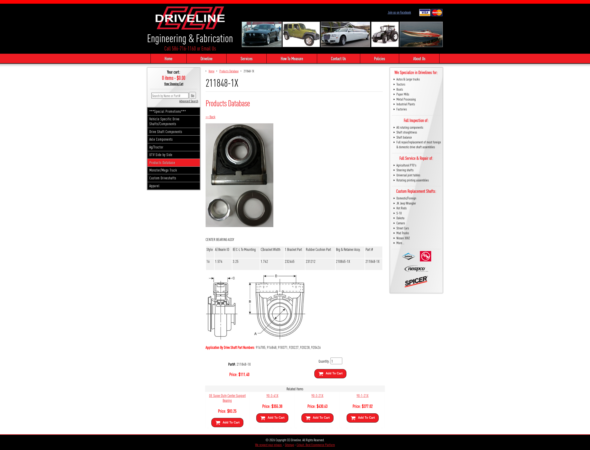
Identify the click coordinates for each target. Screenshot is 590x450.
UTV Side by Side (160, 154)
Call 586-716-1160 (180, 48)
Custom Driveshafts (162, 177)
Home (168, 58)
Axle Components (161, 139)
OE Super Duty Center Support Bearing (227, 398)
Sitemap (289, 444)
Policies (379, 58)
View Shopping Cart (173, 84)
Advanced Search (188, 100)
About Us (419, 58)
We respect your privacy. (268, 444)
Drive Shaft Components (165, 131)
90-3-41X (272, 395)
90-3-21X (317, 395)
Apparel (154, 185)
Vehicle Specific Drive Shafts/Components (164, 121)
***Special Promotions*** (167, 111)
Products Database (162, 162)
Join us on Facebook (399, 12)
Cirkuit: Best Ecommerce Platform (316, 444)
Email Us (208, 48)
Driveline (206, 58)
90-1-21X (363, 395)
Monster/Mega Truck (163, 170)
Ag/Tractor (156, 147)
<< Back (210, 116)
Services (247, 58)
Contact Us (338, 58)
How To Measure (292, 58)
